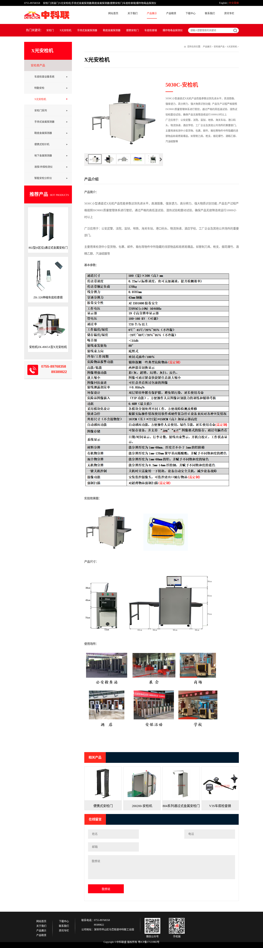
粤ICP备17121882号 (148, 942)
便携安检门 (132, 30)
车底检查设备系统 (44, 76)
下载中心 (191, 13)
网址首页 (113, 13)
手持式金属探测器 (87, 30)
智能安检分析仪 (43, 178)
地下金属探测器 (43, 155)
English (223, 3)
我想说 (106, 889)
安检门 (50, 30)
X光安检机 (65, 30)
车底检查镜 (150, 30)
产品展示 (152, 13)
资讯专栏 (229, 13)
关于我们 (133, 13)
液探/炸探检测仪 (43, 166)
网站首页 (41, 921)
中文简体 (234, 3)
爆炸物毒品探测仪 (173, 30)
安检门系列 (40, 110)
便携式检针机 (41, 144)
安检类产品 (38, 65)
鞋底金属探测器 (111, 30)
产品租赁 (171, 13)
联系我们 (210, 13)
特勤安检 (39, 88)
